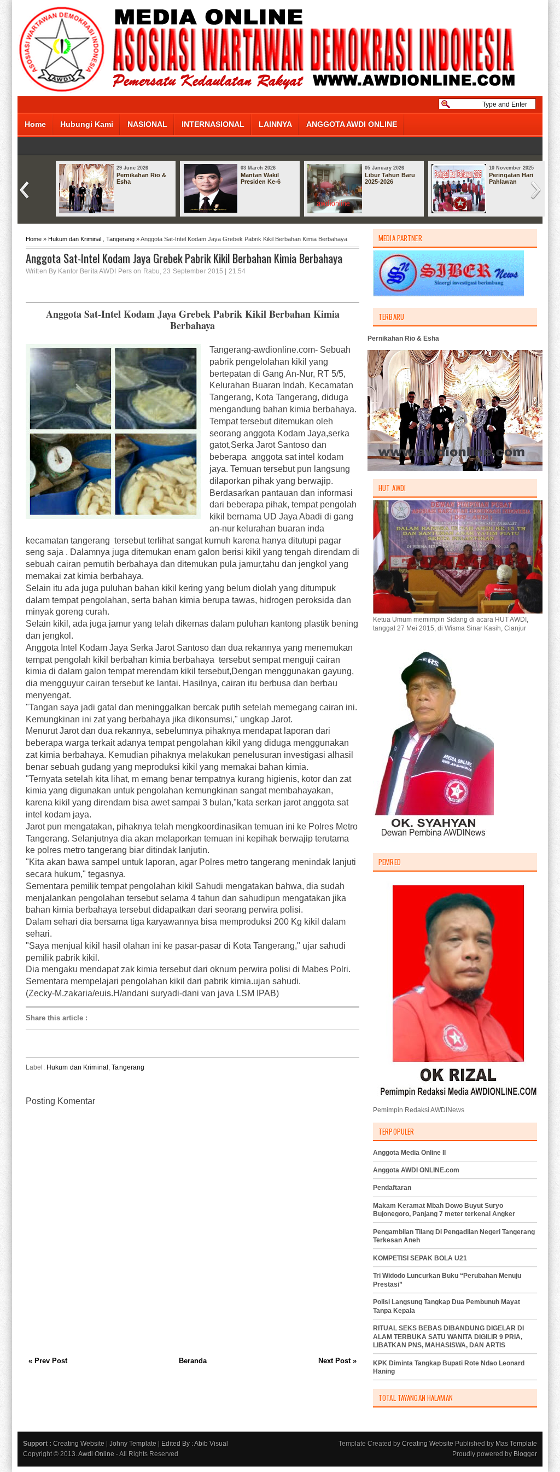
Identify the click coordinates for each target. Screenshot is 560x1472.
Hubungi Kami (86, 124)
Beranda (193, 1361)
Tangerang (120, 239)
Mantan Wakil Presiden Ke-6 (261, 178)
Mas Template (516, 1443)
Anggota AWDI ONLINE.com (416, 1170)
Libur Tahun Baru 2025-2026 (390, 178)
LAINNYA (275, 124)
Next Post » (337, 1361)
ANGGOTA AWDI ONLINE (351, 124)
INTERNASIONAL (213, 124)
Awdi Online (96, 1454)
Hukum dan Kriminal (74, 239)
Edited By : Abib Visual (194, 1443)
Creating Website (78, 1443)
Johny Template (132, 1443)
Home (35, 124)
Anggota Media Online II (409, 1152)
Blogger (525, 1454)
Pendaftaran (392, 1187)
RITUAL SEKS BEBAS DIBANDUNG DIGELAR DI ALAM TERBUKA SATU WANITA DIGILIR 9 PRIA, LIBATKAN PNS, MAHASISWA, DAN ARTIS (448, 1336)
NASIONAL (147, 124)
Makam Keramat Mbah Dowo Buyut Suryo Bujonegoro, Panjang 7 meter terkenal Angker (444, 1210)
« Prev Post (47, 1361)
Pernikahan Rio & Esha (141, 178)
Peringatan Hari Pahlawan (511, 178)
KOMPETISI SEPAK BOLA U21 (420, 1258)
